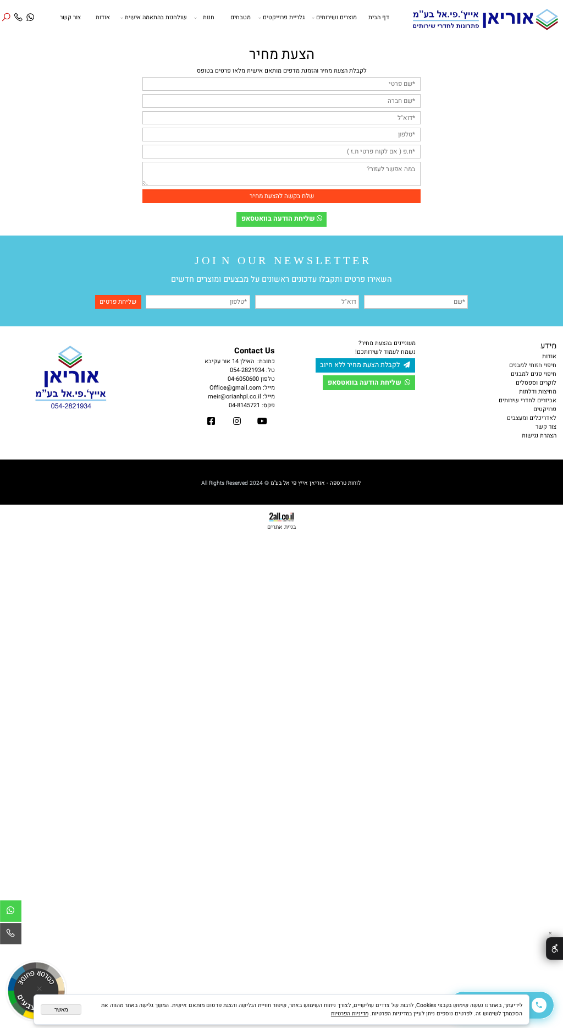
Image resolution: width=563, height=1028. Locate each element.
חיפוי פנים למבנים (533, 374)
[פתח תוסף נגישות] (554, 948)
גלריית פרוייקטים (284, 17)
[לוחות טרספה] (485, 17)
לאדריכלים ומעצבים (531, 418)
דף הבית (378, 17)
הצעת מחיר (281, 54)
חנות (208, 17)
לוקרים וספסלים (536, 383)
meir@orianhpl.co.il (234, 396)
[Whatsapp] (30, 12)
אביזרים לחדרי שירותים (527, 400)
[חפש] (6, 12)
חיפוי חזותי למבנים (532, 365)
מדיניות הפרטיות (349, 1013)
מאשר (61, 1010)
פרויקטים (544, 409)
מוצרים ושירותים (336, 17)
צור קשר (70, 17)
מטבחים (240, 17)
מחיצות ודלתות (537, 391)
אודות (103, 17)
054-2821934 (247, 370)
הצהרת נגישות (539, 435)
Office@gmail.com (235, 388)
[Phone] (18, 12)
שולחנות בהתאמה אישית (156, 17)
